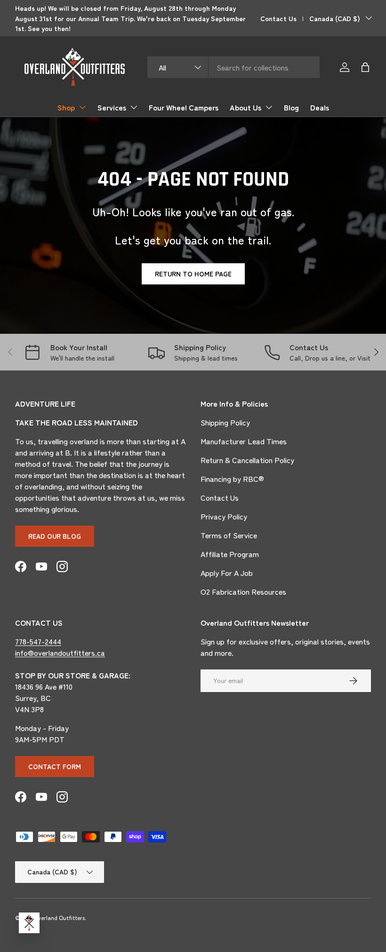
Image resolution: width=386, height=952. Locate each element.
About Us (245, 107)
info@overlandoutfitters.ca (60, 652)
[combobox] (233, 67)
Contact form (54, 766)
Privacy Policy (224, 516)
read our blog (54, 536)
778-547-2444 (38, 641)
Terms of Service (229, 535)
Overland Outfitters (59, 917)
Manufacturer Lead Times (244, 441)
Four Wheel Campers (183, 107)
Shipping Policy (225, 422)
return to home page (193, 273)
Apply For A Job (227, 572)
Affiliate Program (230, 553)
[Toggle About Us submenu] (268, 107)
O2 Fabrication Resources (243, 591)
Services (111, 107)
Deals (319, 107)
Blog (291, 107)
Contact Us (278, 18)
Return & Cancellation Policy (247, 459)
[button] (365, 67)
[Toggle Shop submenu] (82, 107)
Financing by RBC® (232, 478)
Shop (66, 107)
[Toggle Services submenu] (133, 107)
